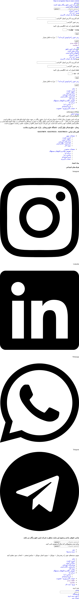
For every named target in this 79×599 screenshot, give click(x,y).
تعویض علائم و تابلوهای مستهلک (60, 151)
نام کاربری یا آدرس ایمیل (67, 18)
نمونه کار (68, 145)
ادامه (76, 41)
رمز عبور (73, 22)
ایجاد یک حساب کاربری (68, 15)
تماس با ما (67, 104)
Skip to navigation (59, 1)
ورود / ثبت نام (70, 584)
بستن (77, 590)
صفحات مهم (70, 136)
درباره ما (68, 153)
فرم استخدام (66, 106)
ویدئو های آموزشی (64, 142)
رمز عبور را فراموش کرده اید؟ (68, 37)
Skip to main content (72, 1)
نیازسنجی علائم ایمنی (63, 144)
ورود (77, 33)
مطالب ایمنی (66, 140)
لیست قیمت (66, 138)
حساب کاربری (66, 159)
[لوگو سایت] (66, 7)
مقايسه (72, 582)
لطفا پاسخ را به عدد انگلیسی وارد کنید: (66, 26)
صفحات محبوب (69, 149)
